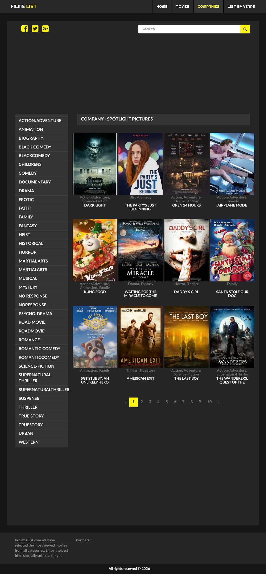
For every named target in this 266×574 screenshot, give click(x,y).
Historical (31, 244)
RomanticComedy (39, 358)
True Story (31, 416)
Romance (29, 340)
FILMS (24, 6)
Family (26, 217)
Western (28, 442)
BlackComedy (34, 156)
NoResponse (32, 305)
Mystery (28, 287)
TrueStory (31, 425)
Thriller (28, 407)
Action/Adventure (40, 121)
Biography (31, 138)
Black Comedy (35, 147)
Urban (26, 433)
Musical (28, 279)
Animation (31, 129)
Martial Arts (33, 261)
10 (209, 402)
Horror (27, 252)
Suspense (29, 398)
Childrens (30, 164)
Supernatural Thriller (35, 378)
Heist (24, 235)
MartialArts (33, 270)
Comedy (28, 173)
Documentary (35, 182)
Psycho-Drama (35, 314)
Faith (25, 208)
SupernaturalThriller (43, 390)
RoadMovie (31, 331)
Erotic (26, 200)
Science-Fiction (36, 366)
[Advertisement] (133, 73)
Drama (26, 191)
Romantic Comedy (39, 349)
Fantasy (28, 226)
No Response (33, 296)
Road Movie (32, 322)
